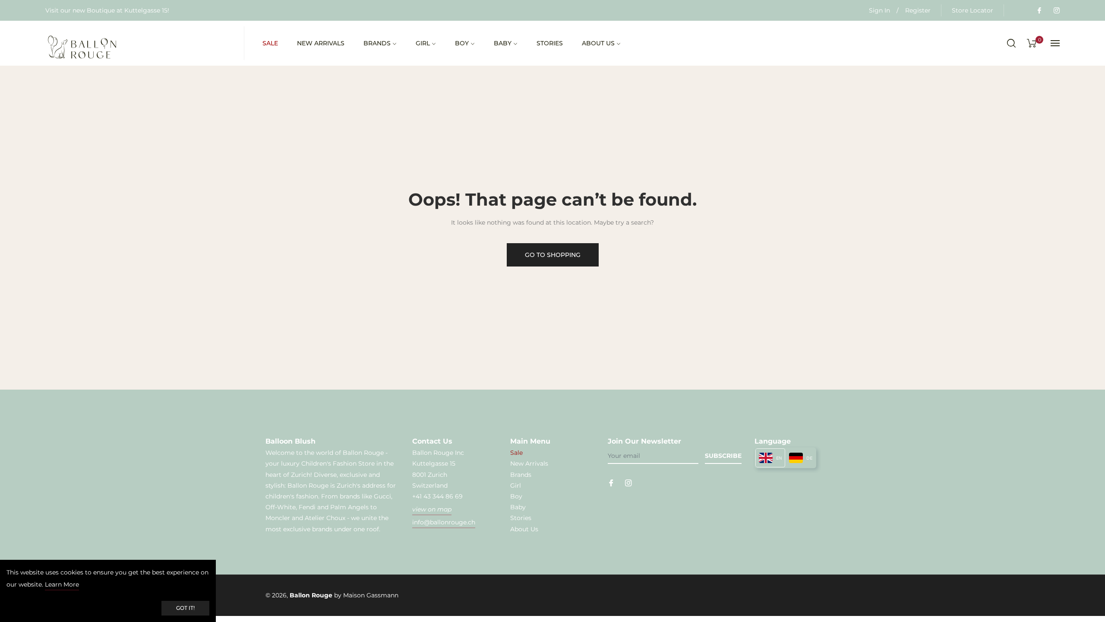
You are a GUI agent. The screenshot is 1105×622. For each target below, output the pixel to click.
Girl (515, 485)
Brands (520, 475)
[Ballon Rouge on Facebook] (1039, 10)
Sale (516, 453)
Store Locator (972, 10)
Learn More (62, 584)
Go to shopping (553, 255)
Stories (520, 518)
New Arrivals (529, 463)
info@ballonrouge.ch (443, 522)
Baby (518, 507)
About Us (524, 529)
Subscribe (723, 456)
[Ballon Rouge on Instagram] (1056, 10)
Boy (516, 496)
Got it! (185, 608)
